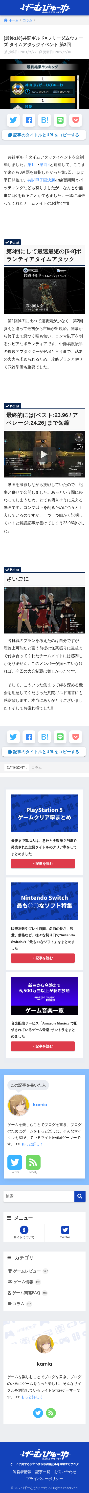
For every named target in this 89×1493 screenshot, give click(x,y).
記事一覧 (42, 1472)
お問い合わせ (65, 1472)
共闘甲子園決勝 (41, 180)
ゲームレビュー (30, 1271)
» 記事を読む (43, 863)
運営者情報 (22, 1472)
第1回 (32, 164)
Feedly (33, 1172)
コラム (36, 767)
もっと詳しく (32, 1144)
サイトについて (24, 1237)
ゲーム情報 (27, 1282)
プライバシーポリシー (44, 1479)
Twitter (14, 1172)
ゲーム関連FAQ (29, 1293)
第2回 (45, 164)
